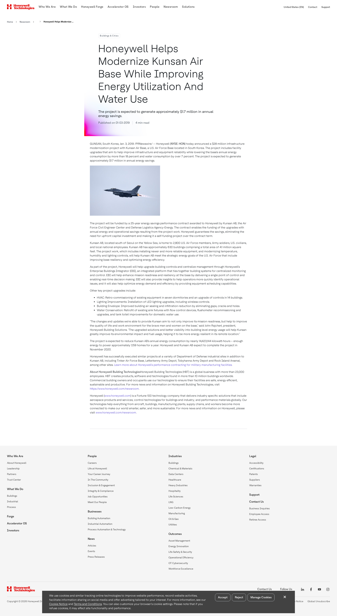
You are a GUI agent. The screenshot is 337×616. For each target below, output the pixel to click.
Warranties (255, 485)
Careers (92, 462)
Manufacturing (176, 513)
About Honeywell (16, 462)
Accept (222, 597)
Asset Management (179, 540)
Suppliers (254, 479)
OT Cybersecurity (178, 563)
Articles (92, 545)
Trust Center (14, 479)
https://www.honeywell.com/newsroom (114, 388)
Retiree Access (257, 519)
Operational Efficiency (180, 557)
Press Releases (96, 556)
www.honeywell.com (117, 395)
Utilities (172, 524)
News (91, 538)
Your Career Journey (99, 474)
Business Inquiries (259, 508)
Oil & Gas (173, 519)
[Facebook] (311, 589)
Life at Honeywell (97, 468)
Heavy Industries (178, 485)
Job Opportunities (98, 496)
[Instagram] (328, 589)
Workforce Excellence (180, 568)
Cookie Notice (58, 604)
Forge (10, 516)
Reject (239, 597)
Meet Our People (97, 502)
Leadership (13, 468)
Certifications (256, 468)
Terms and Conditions (88, 604)
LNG (170, 502)
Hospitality (174, 491)
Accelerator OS (17, 523)
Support (325, 7)
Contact (312, 7)
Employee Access (259, 514)
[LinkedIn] (302, 589)
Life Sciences (175, 496)
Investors (13, 530)
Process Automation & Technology (107, 529)
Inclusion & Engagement (101, 485)
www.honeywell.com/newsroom (116, 412)
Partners (11, 474)
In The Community (98, 479)
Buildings (12, 495)
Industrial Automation (100, 523)
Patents (253, 474)
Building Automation (99, 518)
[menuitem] (47, 7)
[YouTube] (319, 589)
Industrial (12, 501)
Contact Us (256, 501)
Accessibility (256, 462)
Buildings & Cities (109, 36)
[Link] (39, 21)
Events (91, 551)
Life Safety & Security (180, 551)
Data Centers (175, 474)
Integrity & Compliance (101, 491)
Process (11, 507)
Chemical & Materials (180, 468)
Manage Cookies (261, 597)
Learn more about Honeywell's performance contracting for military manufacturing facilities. (173, 365)
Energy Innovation (178, 546)
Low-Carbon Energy (179, 507)
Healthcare (174, 479)
